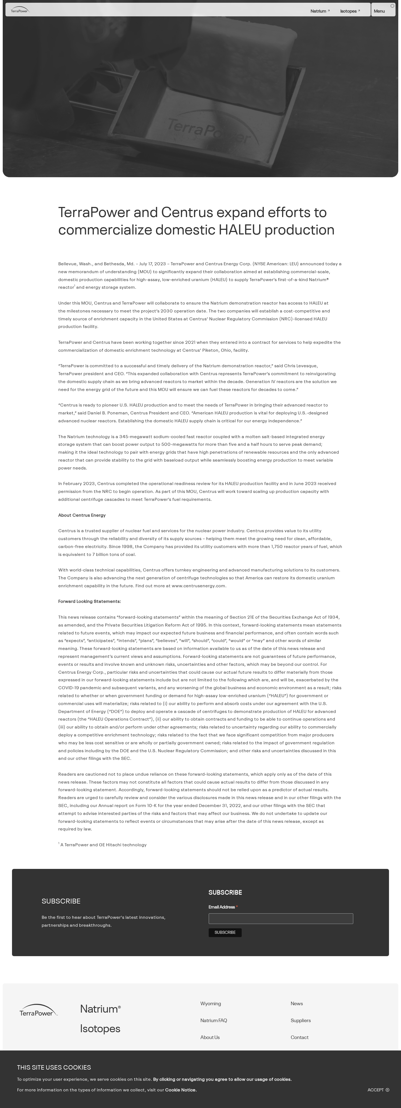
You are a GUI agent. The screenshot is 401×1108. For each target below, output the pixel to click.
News (297, 1003)
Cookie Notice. (181, 1090)
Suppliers (301, 1020)
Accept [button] (376, 1090)
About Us (210, 1037)
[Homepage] (20, 10)
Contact (300, 1037)
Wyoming (210, 1003)
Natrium (318, 11)
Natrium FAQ (213, 1020)
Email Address (223, 908)
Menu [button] (379, 11)
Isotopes (348, 11)
